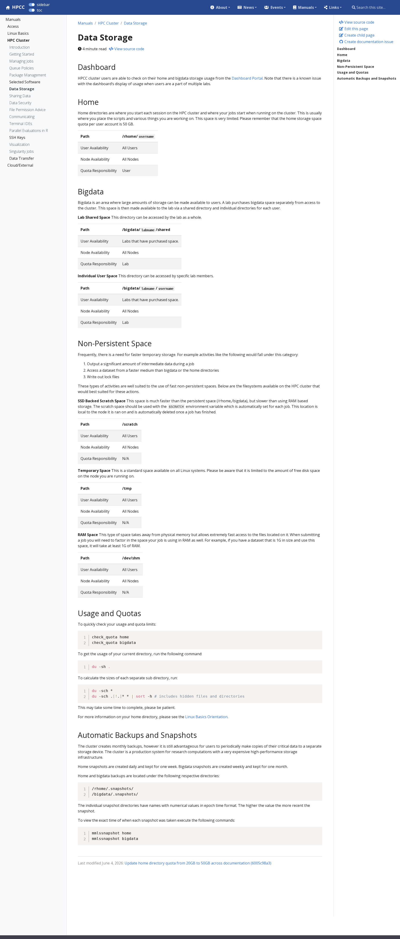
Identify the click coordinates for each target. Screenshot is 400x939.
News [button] (249, 7)
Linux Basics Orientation (206, 716)
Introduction (19, 47)
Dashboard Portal (247, 78)
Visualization (19, 144)
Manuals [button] (306, 7)
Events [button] (277, 7)
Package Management (27, 75)
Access (13, 26)
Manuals (13, 19)
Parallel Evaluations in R (28, 130)
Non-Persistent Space (355, 66)
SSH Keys (17, 137)
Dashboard (346, 49)
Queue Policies (21, 68)
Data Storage (21, 88)
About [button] (221, 7)
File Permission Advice (27, 109)
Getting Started (21, 54)
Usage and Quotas (353, 72)
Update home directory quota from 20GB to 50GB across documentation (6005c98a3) (198, 863)
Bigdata (343, 60)
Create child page (359, 35)
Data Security (20, 102)
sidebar (43, 4)
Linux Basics (18, 33)
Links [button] (334, 7)
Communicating (21, 116)
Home (342, 55)
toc (39, 10)
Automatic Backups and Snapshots (366, 78)
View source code (359, 22)
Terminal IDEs (20, 123)
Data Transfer (21, 158)
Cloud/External (20, 165)
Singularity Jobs (21, 151)
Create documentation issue (368, 41)
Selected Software (24, 81)
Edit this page (356, 28)
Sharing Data (20, 95)
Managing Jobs (21, 61)
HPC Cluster (18, 40)
